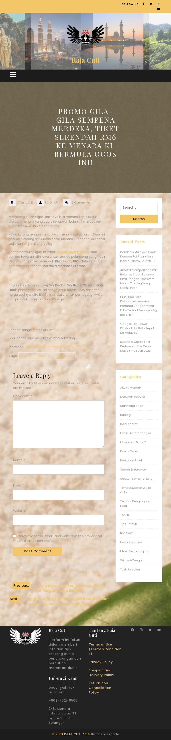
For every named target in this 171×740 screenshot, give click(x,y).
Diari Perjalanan (131, 406)
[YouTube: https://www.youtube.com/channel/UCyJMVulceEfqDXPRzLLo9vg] (159, 630)
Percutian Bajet (131, 460)
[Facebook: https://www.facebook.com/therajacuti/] (132, 630)
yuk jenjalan (65, 356)
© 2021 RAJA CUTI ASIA (71, 734)
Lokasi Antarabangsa (135, 433)
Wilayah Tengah (132, 560)
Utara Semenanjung (134, 551)
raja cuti (43, 356)
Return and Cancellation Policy (100, 688)
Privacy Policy (101, 662)
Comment (22, 396)
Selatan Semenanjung (136, 479)
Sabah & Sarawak (133, 469)
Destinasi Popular (132, 397)
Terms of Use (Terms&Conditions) (105, 649)
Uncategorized (131, 542)
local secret (128, 424)
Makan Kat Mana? (133, 442)
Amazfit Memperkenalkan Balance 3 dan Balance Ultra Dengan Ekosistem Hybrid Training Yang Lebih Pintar (139, 279)
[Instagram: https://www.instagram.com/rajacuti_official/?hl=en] (141, 630)
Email (18, 485)
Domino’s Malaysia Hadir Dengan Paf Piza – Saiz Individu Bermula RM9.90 (138, 256)
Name (19, 460)
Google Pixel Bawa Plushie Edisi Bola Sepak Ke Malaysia (137, 328)
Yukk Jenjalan (130, 569)
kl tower (26, 356)
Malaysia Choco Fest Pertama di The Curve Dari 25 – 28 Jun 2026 (136, 346)
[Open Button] (13, 75)
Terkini (125, 515)
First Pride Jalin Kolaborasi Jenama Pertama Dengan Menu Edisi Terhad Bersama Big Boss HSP (138, 306)
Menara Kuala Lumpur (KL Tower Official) (56, 346)
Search (139, 218)
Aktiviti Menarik (130, 387)
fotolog (125, 415)
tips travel (127, 533)
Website (19, 511)
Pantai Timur (129, 451)
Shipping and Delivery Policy (101, 672)
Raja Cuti (85, 60)
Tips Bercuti (128, 524)
